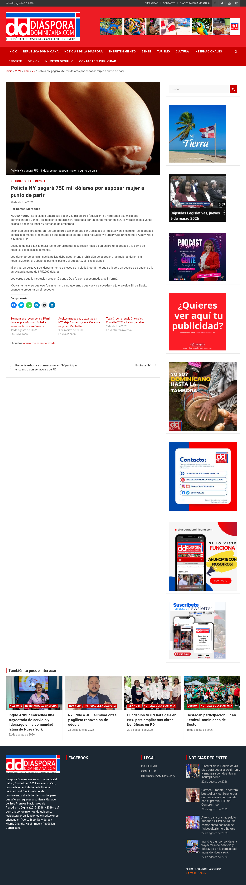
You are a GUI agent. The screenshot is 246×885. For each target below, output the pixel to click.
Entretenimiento (122, 51)
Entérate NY (142, 365)
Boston (193, 706)
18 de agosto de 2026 (200, 729)
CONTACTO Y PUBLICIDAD (97, 61)
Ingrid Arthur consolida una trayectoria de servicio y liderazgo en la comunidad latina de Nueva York (31, 722)
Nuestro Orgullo (59, 61)
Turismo (163, 51)
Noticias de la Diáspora (28, 181)
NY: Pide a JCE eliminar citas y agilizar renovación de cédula (92, 720)
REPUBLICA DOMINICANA (41, 51)
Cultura (182, 51)
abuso (27, 343)
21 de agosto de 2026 (81, 729)
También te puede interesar (32, 670)
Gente (146, 51)
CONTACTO (169, 3)
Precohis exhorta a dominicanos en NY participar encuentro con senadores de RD (46, 367)
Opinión (34, 61)
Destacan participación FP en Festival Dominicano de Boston (211, 720)
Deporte (15, 61)
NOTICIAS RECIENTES (208, 757)
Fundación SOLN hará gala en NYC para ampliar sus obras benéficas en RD (151, 720)
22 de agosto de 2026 (22, 734)
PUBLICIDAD (152, 3)
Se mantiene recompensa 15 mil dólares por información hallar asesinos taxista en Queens (30, 322)
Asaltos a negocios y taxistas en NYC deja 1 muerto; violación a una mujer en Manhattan (79, 322)
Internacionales (208, 51)
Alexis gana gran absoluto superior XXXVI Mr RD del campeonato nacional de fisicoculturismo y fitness (219, 823)
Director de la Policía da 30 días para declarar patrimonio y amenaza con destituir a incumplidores (220, 771)
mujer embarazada (43, 343)
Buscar (233, 89)
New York (16, 706)
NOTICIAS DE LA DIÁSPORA (83, 51)
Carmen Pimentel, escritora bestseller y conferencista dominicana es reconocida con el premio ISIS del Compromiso (219, 797)
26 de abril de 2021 (22, 202)
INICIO (13, 51)
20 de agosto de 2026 (140, 729)
